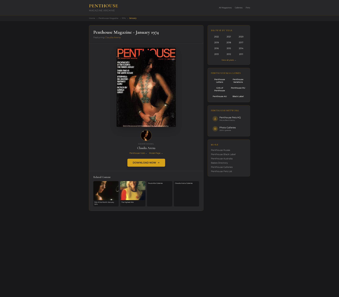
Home (92, 18)
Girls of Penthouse (219, 89)
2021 (229, 37)
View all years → (229, 60)
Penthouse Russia (220, 150)
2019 (216, 42)
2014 (241, 48)
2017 (241, 42)
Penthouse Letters (219, 80)
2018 (229, 42)
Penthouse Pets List (221, 171)
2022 (216, 37)
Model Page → (156, 153)
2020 (241, 37)
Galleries (238, 7)
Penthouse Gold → (138, 153)
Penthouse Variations (238, 80)
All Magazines (225, 7)
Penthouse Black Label (223, 154)
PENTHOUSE (103, 6)
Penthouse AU (220, 96)
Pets (248, 7)
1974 (124, 18)
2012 (229, 54)
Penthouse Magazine (109, 18)
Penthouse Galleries (222, 167)
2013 (216, 54)
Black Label (238, 96)
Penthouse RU (238, 88)
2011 (241, 54)
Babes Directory (219, 163)
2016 (216, 48)
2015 (229, 48)
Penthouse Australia (222, 158)
